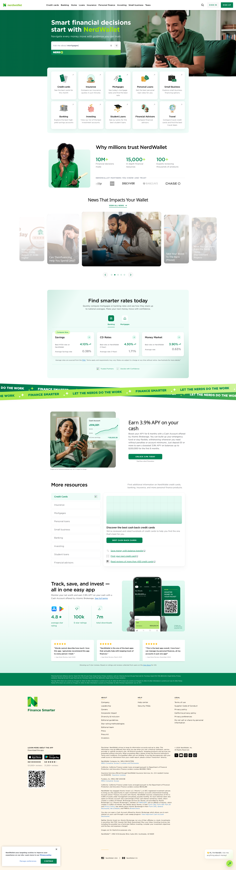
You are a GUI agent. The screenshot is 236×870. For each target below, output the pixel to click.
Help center (143, 702)
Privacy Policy (109, 806)
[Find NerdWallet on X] (176, 755)
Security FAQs (144, 706)
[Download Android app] (52, 757)
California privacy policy (185, 713)
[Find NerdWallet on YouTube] (181, 755)
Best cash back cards (124, 540)
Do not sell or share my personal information (189, 721)
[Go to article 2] (114, 274)
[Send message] (116, 45)
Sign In (213, 5)
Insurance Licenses (119, 775)
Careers (104, 709)
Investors (105, 738)
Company (105, 702)
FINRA (140, 802)
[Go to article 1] (111, 274)
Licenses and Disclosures (129, 763)
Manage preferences (28, 861)
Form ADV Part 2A (164, 804)
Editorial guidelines (109, 720)
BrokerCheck (135, 808)
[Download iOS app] (35, 757)
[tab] (76, 496)
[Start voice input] (111, 45)
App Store (147, 665)
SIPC (145, 802)
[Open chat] (229, 863)
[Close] (233, 850)
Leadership (106, 706)
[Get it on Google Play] (61, 608)
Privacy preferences (183, 717)
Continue (48, 861)
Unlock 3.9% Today (145, 456)
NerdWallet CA (131, 858)
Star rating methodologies (113, 724)
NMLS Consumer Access (110, 763)
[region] (118, 244)
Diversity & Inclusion (110, 717)
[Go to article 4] (121, 274)
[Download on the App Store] (54, 608)
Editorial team (107, 727)
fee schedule (115, 808)
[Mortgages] (125, 318)
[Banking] (111, 318)
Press (103, 731)
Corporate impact (109, 713)
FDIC (84, 360)
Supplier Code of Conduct (186, 706)
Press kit (105, 734)
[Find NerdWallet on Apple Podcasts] (190, 755)
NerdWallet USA (112, 858)
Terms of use (180, 702)
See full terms (101, 598)
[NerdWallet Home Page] (12, 5)
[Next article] (130, 275)
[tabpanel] (144, 529)
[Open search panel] (202, 5)
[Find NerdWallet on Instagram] (186, 755)
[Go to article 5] (124, 274)
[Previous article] (105, 275)
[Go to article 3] (118, 274)
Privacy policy (181, 709)
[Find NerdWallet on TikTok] (195, 755)
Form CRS (152, 804)
